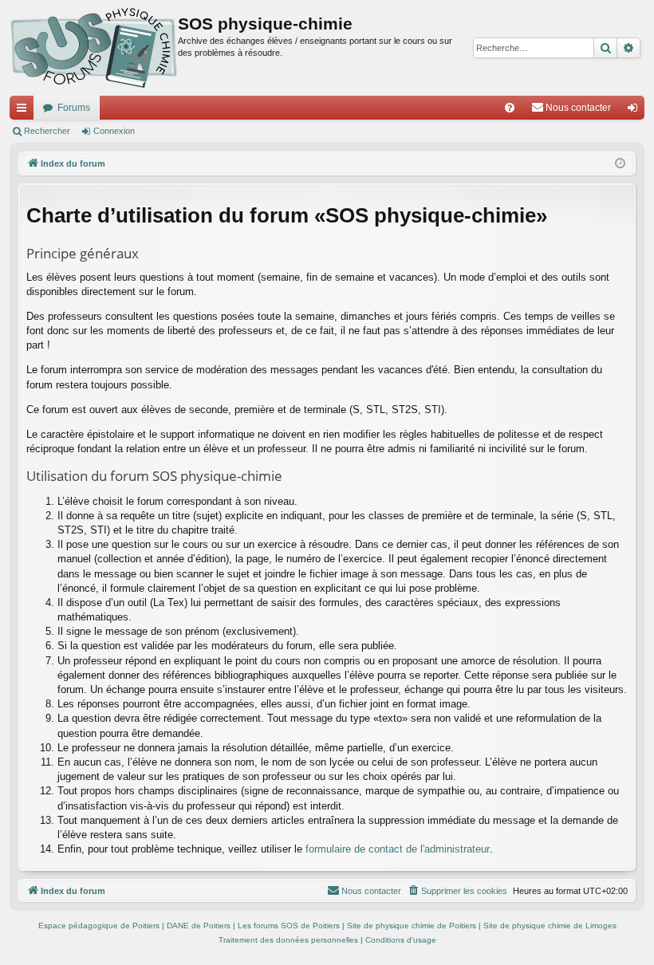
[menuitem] (510, 108)
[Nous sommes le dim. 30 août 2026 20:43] (620, 164)
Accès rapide (24, 111)
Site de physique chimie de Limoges (550, 925)
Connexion (114, 131)
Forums (73, 107)
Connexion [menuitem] (635, 111)
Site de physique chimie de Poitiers (411, 925)
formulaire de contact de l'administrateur (397, 849)
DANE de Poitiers (198, 925)
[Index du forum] (94, 48)
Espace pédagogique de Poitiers (99, 925)
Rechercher (47, 131)
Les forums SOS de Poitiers (289, 925)
